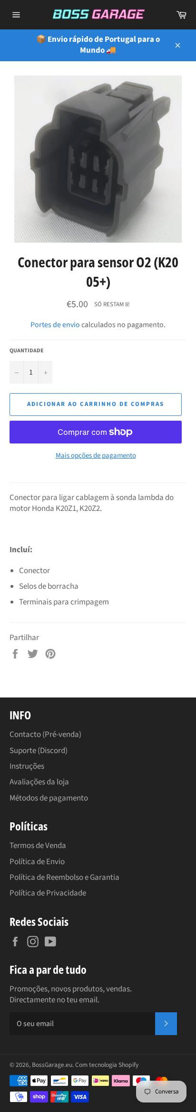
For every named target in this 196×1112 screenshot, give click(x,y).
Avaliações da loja (39, 782)
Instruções (27, 766)
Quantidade (27, 351)
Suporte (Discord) (39, 750)
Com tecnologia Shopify (106, 1064)
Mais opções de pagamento (96, 456)
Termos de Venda (38, 845)
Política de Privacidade (48, 893)
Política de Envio (37, 861)
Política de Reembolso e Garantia (64, 877)
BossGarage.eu (52, 1064)
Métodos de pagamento (49, 798)
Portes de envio (55, 325)
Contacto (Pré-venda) (45, 734)
